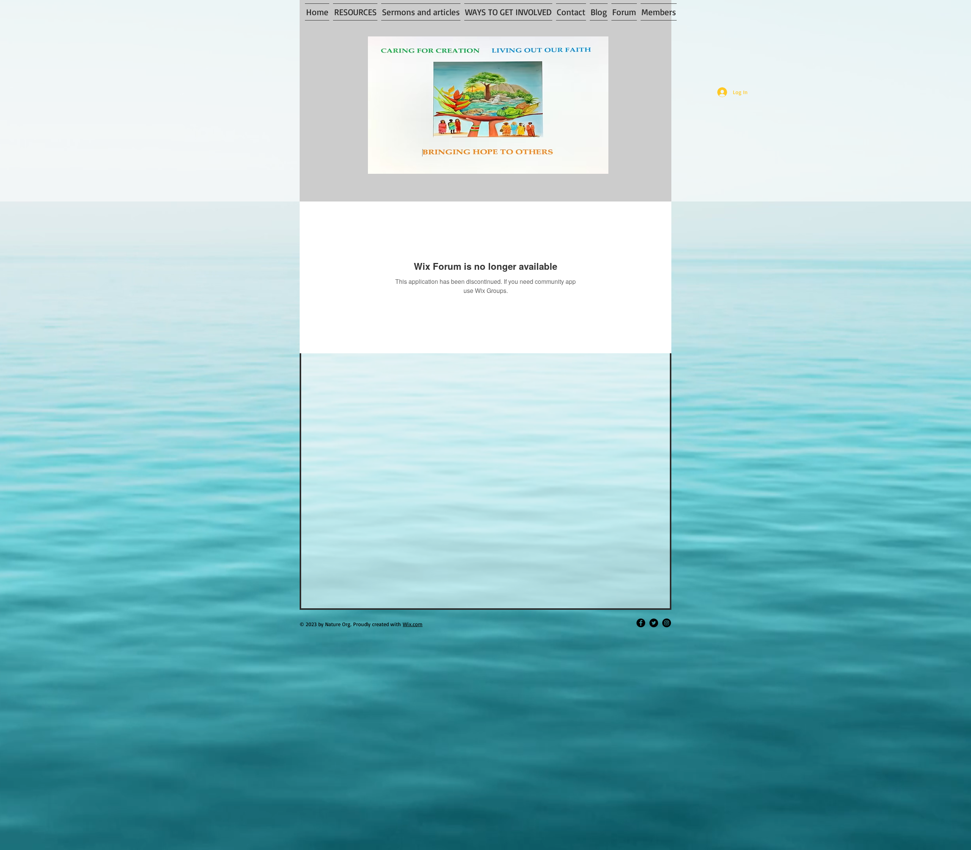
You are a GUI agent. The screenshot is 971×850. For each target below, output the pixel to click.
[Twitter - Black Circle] (653, 623)
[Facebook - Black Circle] (640, 623)
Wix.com (413, 624)
